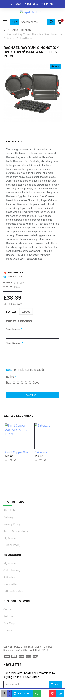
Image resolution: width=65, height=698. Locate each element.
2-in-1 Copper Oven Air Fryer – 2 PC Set (17, 452)
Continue (31, 395)
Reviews (11, 311)
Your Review (13, 343)
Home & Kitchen (20, 30)
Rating (10, 376)
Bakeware (40, 452)
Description (14, 141)
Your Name (13, 329)
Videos (26, 311)
